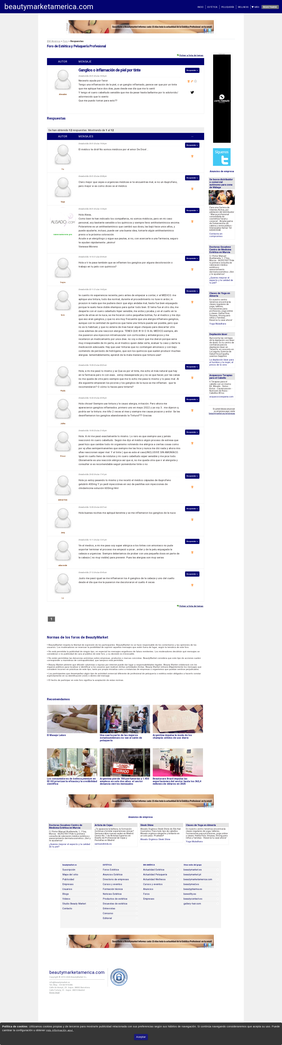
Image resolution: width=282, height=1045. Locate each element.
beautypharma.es (193, 889)
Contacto (67, 908)
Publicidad (68, 879)
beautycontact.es (193, 899)
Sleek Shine (146, 825)
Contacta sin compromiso (216, 235)
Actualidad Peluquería (155, 874)
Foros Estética (111, 870)
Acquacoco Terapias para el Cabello (220, 376)
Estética (212, 7)
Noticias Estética (112, 894)
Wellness (243, 7)
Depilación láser (218, 334)
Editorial (107, 918)
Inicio (200, 7)
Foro (65, 41)
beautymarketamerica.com (48, 6)
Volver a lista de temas (191, 55)
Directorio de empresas (116, 879)
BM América (53, 41)
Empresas (67, 884)
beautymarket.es (193, 870)
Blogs (65, 894)
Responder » (192, 70)
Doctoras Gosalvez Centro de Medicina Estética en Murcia (220, 250)
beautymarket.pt (192, 874)
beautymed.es (191, 884)
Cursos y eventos (112, 884)
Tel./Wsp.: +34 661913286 (61, 985)
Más (257, 7)
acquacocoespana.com (221, 396)
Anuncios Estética (112, 874)
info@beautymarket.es (59, 982)
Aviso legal (54, 992)
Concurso (108, 913)
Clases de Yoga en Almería (219, 294)
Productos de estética (115, 899)
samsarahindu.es (103, 844)
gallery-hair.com (192, 904)
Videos (66, 899)
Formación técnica (113, 889)
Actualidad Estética (153, 870)
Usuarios (67, 889)
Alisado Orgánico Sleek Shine (155, 839)
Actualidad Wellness (154, 879)
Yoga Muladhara (217, 324)
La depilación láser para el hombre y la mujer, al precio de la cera (221, 362)
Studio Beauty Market (74, 904)
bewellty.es (190, 894)
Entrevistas (109, 908)
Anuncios (148, 889)
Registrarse (270, 7)
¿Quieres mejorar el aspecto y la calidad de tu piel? (221, 280)
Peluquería (227, 7)
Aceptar (141, 1036)
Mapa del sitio (70, 874)
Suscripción (68, 870)
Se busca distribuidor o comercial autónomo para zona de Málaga (221, 183)
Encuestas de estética (115, 904)
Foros (146, 894)
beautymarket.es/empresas (222, 413)
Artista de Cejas (104, 825)
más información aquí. (60, 1030)
